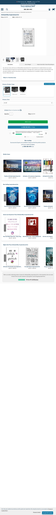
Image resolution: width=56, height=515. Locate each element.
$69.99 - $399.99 (12, 176)
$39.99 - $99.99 (12, 237)
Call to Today (28, 127)
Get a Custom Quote (49, 83)
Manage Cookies (37, 512)
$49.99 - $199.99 (32, 237)
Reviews (35, 279)
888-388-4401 (28, 9)
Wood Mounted (22, 94)
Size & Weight (28, 64)
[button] (2, 10)
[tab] (10, 64)
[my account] (49, 10)
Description (10, 64)
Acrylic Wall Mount (7, 94)
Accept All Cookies (47, 512)
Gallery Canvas (14, 94)
